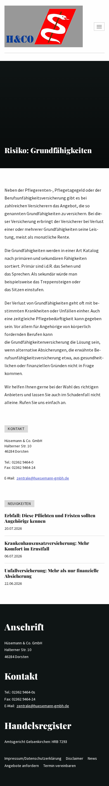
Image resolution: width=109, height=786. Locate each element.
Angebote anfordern (21, 765)
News (92, 758)
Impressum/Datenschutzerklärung (32, 758)
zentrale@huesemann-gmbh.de (42, 478)
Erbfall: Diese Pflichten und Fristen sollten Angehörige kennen (49, 518)
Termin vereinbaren (59, 765)
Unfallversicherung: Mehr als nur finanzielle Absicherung (51, 573)
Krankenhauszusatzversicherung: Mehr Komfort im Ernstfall (46, 546)
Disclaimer (74, 758)
